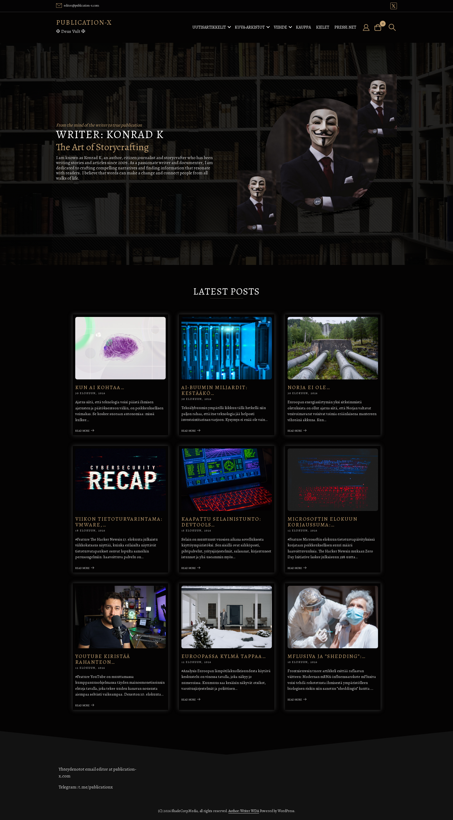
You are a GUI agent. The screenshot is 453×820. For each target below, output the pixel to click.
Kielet (322, 27)
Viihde (280, 27)
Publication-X (84, 22)
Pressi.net (345, 27)
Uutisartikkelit (209, 27)
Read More (82, 431)
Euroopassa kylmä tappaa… (223, 656)
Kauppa (303, 27)
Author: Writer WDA (243, 810)
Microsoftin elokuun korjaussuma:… (323, 521)
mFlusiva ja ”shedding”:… (327, 656)
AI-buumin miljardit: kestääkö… (214, 390)
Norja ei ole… (309, 387)
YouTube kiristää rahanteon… (102, 659)
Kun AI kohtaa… (100, 387)
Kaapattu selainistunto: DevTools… (221, 521)
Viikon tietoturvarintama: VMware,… (119, 521)
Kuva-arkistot (250, 27)
